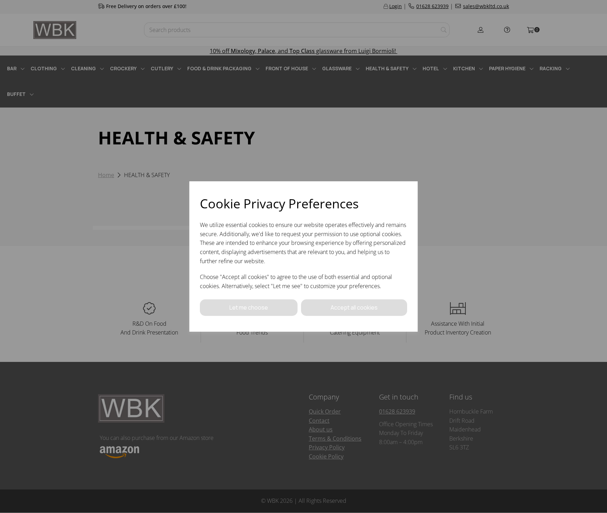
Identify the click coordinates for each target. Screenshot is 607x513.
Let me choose (248, 307)
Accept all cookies (354, 307)
